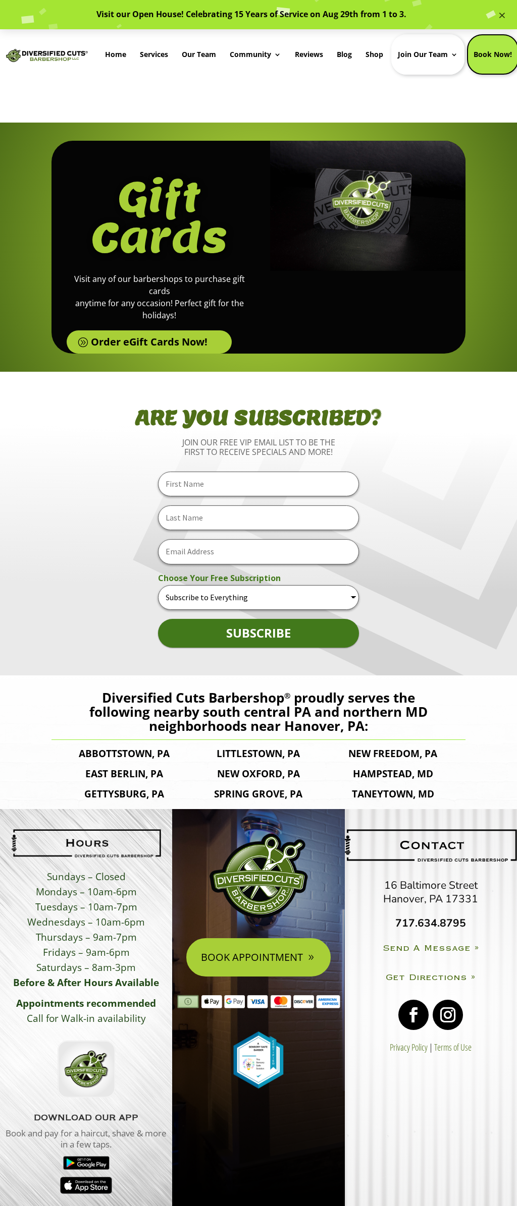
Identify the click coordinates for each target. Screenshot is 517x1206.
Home (115, 54)
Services (154, 54)
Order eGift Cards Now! (149, 342)
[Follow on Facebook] (413, 1015)
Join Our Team (423, 54)
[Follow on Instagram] (448, 1015)
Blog (344, 54)
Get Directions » (431, 977)
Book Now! (493, 54)
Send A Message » (431, 947)
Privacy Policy (409, 1047)
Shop (374, 54)
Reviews (309, 54)
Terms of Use (453, 1047)
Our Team (199, 54)
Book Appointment (252, 957)
